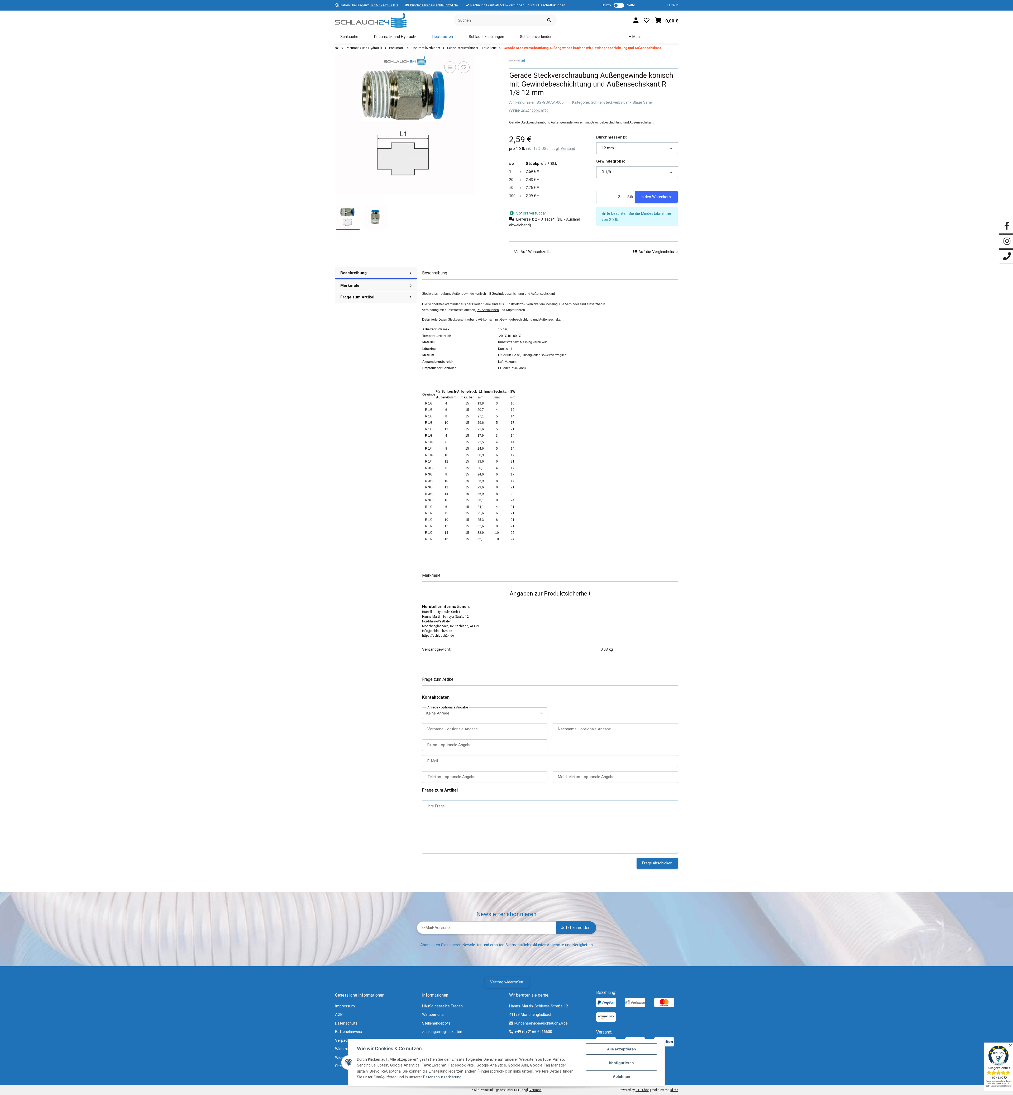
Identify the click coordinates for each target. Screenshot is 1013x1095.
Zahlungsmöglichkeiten (442, 1031)
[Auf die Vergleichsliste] (450, 67)
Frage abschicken (657, 863)
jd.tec (674, 1090)
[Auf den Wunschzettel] (464, 67)
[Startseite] (337, 48)
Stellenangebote (436, 1023)
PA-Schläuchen (488, 310)
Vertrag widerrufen (506, 982)
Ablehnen (621, 1076)
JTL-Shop (642, 1090)
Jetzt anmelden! (576, 927)
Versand (568, 148)
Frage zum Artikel (357, 297)
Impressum (345, 1006)
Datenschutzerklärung (442, 1077)
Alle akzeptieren (621, 1049)
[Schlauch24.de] (371, 20)
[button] (670, 5)
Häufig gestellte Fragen (442, 1006)
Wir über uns (433, 1014)
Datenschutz (346, 1023)
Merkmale (349, 285)
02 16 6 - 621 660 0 (384, 5)
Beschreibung (353, 272)
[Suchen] (549, 20)
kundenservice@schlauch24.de (434, 5)
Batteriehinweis (348, 1031)
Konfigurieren (621, 1062)
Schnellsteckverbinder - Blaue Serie (621, 102)
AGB (339, 1014)
